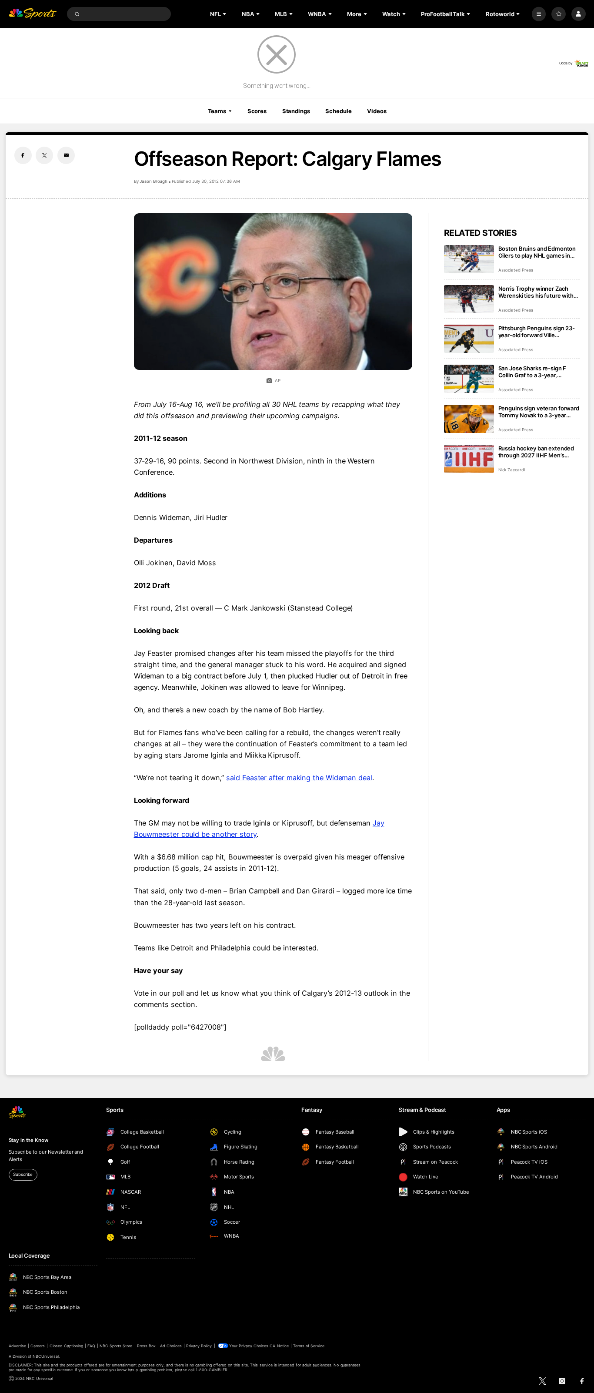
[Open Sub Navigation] (225, 14)
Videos (376, 110)
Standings (296, 110)
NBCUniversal (46, 1356)
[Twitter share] (44, 155)
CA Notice (279, 1345)
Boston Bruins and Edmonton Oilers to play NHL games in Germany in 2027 (537, 252)
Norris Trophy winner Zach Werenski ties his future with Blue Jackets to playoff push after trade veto (536, 292)
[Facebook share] (23, 155)
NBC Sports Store (116, 1345)
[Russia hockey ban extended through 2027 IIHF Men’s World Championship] (469, 459)
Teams (217, 110)
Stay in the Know (29, 1140)
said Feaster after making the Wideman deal (299, 777)
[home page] (33, 14)
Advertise (17, 1345)
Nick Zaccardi (511, 469)
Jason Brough (153, 181)
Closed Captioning (66, 1345)
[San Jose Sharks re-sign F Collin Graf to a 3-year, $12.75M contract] (469, 379)
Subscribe (23, 1174)
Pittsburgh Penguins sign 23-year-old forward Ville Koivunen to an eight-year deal (538, 332)
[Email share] (66, 155)
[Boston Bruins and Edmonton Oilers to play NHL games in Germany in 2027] (469, 259)
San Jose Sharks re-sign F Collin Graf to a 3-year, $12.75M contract (532, 372)
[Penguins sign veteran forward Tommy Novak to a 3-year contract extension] (469, 419)
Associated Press (515, 270)
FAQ (91, 1345)
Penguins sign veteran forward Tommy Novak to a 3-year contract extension (538, 412)
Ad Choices (170, 1345)
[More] (539, 14)
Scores (257, 110)
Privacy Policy (199, 1345)
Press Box (146, 1345)
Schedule (338, 110)
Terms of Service (308, 1345)
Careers (37, 1345)
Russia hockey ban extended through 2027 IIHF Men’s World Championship (536, 452)
